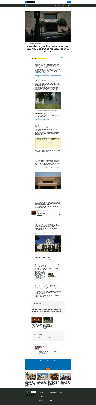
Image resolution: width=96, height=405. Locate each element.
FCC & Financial (41, 396)
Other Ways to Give (62, 396)
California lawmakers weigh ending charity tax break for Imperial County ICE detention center (47, 311)
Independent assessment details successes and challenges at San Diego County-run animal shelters (47, 310)
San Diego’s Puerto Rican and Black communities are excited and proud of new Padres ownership (53, 383)
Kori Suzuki (34, 55)
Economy (37, 380)
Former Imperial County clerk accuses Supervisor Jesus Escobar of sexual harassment (57, 276)
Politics (38, 211)
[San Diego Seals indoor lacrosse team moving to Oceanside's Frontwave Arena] (42, 376)
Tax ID (61, 397)
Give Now (68, 1)
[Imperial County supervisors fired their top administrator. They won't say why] (34, 213)
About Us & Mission (41, 392)
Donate (48, 368)
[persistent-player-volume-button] (28, 5)
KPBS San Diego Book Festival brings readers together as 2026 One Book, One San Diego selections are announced (30, 383)
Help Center (51, 400)
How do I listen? (51, 397)
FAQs (50, 396)
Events (62, 7)
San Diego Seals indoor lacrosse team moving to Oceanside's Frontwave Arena (42, 382)
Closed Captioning (52, 393)
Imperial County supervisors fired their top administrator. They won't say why (42, 213)
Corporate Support (62, 392)
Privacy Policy (41, 400)
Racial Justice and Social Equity (51, 380)
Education (61, 380)
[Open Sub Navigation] (38, 7)
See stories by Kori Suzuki (43, 353)
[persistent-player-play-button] (26, 5)
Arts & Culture (42, 7)
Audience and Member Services (53, 392)
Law (47, 343)
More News (27, 372)
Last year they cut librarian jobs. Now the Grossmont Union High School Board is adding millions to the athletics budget (48, 306)
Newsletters (40, 393)
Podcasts (52, 7)
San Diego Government (53, 343)
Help (65, 7)
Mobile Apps (40, 397)
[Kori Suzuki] (37, 348)
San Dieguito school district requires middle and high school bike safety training (65, 382)
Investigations (43, 343)
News (29, 7)
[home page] (30, 2)
